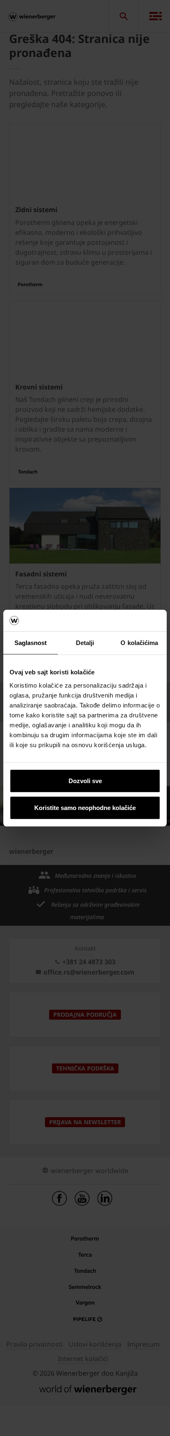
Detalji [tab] (85, 642)
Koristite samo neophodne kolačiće (85, 807)
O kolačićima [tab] (139, 642)
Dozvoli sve (85, 780)
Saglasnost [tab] (30, 642)
